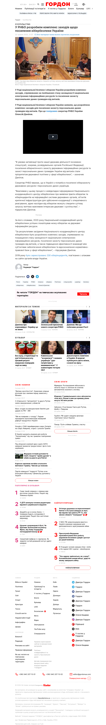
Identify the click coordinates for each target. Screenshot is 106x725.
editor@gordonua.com (82, 674)
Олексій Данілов (44, 285)
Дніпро (56, 604)
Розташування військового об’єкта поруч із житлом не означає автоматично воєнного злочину (69, 387)
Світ (17, 595)
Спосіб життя (20, 613)
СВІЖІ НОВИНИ (22, 385)
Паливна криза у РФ (28, 13)
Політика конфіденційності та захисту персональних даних (42, 653)
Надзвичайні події (22, 618)
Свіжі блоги (60, 382)
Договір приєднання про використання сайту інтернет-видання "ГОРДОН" (43, 664)
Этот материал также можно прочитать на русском (58, 34)
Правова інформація (23, 650)
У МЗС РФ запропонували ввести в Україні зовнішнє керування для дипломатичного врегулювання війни (74, 524)
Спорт (17, 600)
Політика (58, 282)
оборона (49, 282)
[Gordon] (58, 4)
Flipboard (79, 624)
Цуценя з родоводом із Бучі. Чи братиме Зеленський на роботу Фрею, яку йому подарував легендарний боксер (33, 528)
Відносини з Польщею (77, 13)
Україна (25, 282)
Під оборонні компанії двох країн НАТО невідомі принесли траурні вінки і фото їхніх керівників (33, 446)
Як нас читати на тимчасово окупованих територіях (22, 658)
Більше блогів (72, 431)
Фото (36, 616)
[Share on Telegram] (37, 276)
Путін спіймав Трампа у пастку (70, 424)
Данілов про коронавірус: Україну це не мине (26, 327)
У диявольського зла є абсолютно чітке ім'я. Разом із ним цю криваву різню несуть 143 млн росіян (72, 398)
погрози (40, 282)
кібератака (20, 285)
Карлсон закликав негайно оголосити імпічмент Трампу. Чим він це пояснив (31, 465)
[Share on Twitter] (32, 276)
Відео (36, 620)
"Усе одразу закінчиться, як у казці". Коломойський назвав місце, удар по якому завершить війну (74, 558)
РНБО (33, 282)
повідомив (51, 111)
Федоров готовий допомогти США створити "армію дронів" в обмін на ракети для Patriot (37, 456)
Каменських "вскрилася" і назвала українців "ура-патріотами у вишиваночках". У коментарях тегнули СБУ (51, 363)
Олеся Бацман (82, 615)
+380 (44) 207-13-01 (27, 674)
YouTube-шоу (39, 629)
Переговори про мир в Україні (52, 13)
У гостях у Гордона (57, 8)
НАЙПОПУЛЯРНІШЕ (63, 503)
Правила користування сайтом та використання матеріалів (43, 644)
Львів (55, 587)
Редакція (18, 641)
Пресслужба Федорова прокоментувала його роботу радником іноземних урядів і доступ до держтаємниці (74, 536)
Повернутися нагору (77, 678)
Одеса (55, 591)
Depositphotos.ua (44, 698)
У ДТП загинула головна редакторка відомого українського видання (35, 504)
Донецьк (56, 595)
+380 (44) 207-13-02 (54, 674)
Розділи (37, 578)
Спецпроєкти (39, 634)
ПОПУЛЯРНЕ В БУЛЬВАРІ (27, 486)
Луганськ (57, 613)
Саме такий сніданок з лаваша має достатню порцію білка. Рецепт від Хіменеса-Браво (34, 493)
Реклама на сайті (22, 645)
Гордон (17, 20)
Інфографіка (20, 622)
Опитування (39, 625)
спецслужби (68, 282)
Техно (17, 609)
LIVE (36, 607)
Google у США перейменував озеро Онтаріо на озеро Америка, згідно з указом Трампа (33, 427)
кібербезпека (31, 285)
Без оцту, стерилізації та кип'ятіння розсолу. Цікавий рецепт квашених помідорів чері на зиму (26, 360)
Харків (55, 600)
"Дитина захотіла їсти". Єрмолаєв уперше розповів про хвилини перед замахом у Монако (32, 393)
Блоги (71, 8)
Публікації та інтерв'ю (35, 8)
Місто (55, 578)
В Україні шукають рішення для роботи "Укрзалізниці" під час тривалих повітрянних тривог (33, 436)
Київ (55, 582)
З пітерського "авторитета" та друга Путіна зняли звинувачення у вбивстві (32, 402)
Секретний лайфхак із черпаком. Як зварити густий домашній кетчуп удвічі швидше (35, 541)
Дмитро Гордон (82, 582)
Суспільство (27, 20)
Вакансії (18, 637)
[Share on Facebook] (28, 276)
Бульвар (80, 8)
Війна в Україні (21, 582)
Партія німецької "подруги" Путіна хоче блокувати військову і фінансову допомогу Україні (32, 473)
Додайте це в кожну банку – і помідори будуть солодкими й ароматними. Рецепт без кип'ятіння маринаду (34, 515)
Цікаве (18, 627)
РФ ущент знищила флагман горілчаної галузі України (68, 417)
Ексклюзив (38, 611)
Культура (19, 604)
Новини (18, 8)
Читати (83, 294)
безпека (86, 282)
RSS (77, 629)
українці (77, 282)
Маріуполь (57, 609)
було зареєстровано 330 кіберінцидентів (46, 255)
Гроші (17, 591)
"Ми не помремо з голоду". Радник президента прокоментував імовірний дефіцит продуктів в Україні (30, 418)
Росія (18, 282)
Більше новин (33, 480)
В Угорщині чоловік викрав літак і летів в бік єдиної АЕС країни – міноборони (75, 548)
